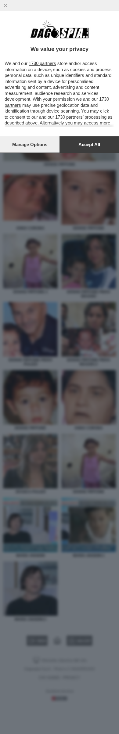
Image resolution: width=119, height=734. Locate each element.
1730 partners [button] (42, 63)
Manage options (29, 144)
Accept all (89, 144)
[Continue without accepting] (5, 5)
